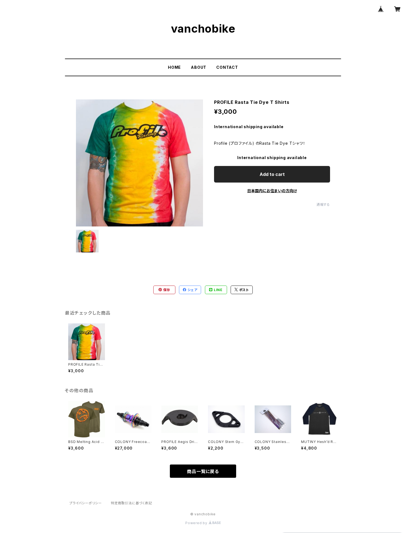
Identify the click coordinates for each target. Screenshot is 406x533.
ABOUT (198, 67)
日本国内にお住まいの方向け (272, 190)
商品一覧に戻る (203, 471)
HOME (174, 67)
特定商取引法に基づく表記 (131, 503)
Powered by (197, 523)
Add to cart (272, 174)
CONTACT (227, 67)
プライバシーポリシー (85, 503)
